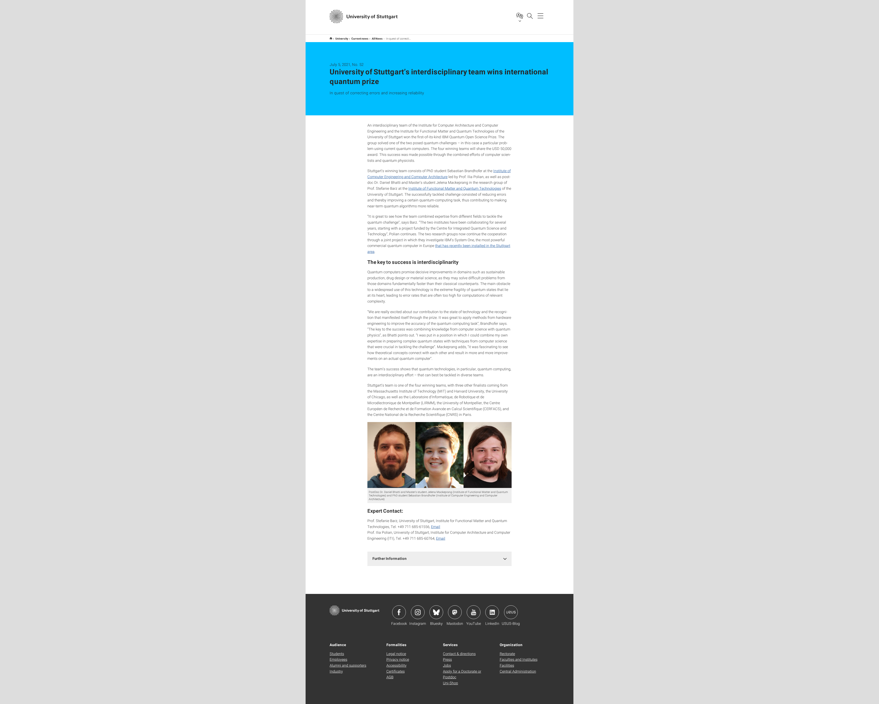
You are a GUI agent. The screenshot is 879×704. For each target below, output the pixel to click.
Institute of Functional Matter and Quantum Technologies (454, 188)
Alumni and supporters (348, 665)
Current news (360, 38)
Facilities (507, 665)
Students (337, 653)
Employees (338, 659)
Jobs (447, 665)
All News (377, 38)
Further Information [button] (389, 558)
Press (447, 659)
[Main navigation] (540, 15)
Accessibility (396, 665)
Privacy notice (397, 659)
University (341, 38)
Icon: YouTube (473, 612)
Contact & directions (459, 653)
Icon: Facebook (399, 612)
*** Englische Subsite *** (331, 38)
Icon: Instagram (418, 612)
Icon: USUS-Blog (511, 612)
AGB (389, 676)
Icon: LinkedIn (492, 612)
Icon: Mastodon (455, 612)
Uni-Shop (450, 682)
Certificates (395, 671)
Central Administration (518, 671)
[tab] (439, 559)
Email (435, 526)
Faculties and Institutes (518, 659)
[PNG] (439, 455)
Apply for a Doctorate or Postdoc (462, 674)
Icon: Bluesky (436, 612)
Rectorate (507, 653)
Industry (336, 671)
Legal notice (396, 653)
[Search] (529, 15)
